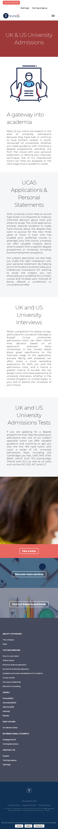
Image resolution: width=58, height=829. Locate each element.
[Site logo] (11, 15)
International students (16, 734)
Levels (6, 692)
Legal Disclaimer (29, 805)
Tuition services (11, 650)
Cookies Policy (13, 805)
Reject (28, 826)
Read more (39, 826)
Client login (25, 8)
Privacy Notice (44, 805)
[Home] (29, 790)
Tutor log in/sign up (39, 8)
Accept (19, 826)
